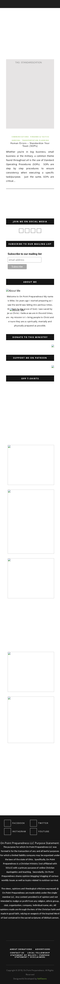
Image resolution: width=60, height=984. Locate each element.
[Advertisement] (30, 96)
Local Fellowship (39, 953)
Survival (16, 140)
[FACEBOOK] (7, 823)
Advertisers (42, 949)
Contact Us (17, 953)
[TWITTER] (33, 823)
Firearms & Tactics (39, 137)
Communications (20, 137)
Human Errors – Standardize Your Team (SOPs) (30, 144)
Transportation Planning (35, 140)
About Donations (21, 949)
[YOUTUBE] (33, 831)
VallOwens (42, 978)
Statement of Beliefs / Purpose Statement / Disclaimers (30, 956)
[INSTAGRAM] (7, 831)
